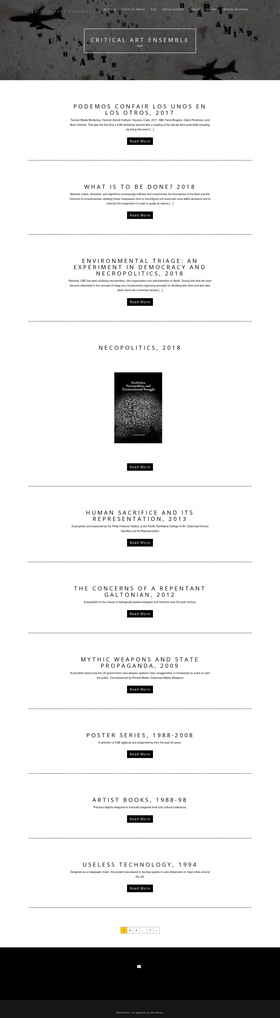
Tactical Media (133, 9)
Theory (211, 9)
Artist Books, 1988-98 (140, 800)
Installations (173, 9)
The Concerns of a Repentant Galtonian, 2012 (140, 591)
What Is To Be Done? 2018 (140, 187)
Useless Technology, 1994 (140, 864)
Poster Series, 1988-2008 (140, 735)
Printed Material (235, 9)
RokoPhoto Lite (126, 1012)
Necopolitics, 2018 (140, 347)
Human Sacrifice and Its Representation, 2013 (140, 516)
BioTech (110, 9)
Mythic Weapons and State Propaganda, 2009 (140, 662)
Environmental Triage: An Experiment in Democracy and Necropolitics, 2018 (140, 267)
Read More (140, 141)
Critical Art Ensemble (140, 40)
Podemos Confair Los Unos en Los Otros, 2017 (140, 109)
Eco (154, 9)
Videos (195, 9)
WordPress (157, 1012)
